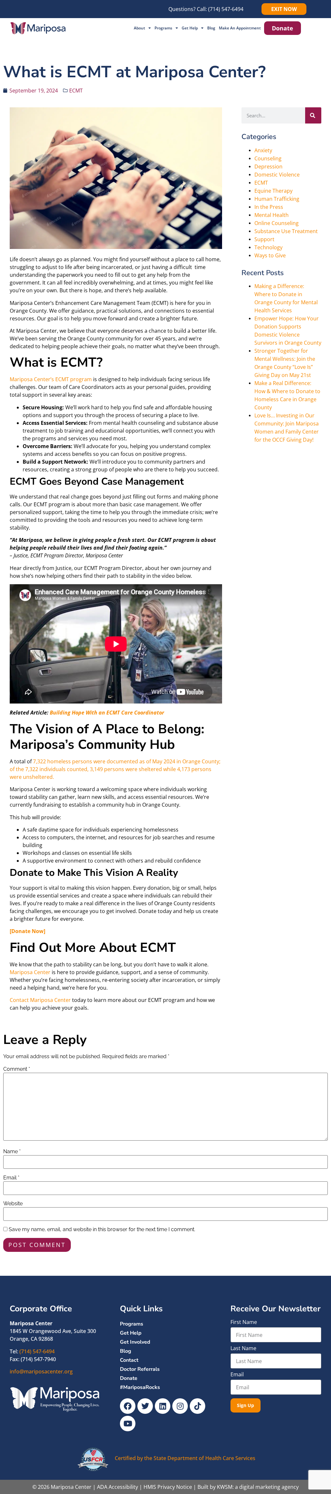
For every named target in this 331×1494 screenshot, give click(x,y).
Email (11, 1177)
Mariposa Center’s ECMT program (51, 379)
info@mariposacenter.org (41, 1371)
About (139, 28)
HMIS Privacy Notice (168, 1486)
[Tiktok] (197, 1406)
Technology (268, 247)
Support (264, 239)
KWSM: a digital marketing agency (258, 1486)
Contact (129, 1360)
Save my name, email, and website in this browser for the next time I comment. (102, 1229)
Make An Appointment (240, 28)
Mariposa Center (30, 972)
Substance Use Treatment (286, 231)
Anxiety (263, 150)
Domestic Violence (277, 174)
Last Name (243, 1349)
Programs (163, 28)
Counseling (268, 158)
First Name (243, 1322)
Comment (16, 1069)
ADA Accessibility (117, 1486)
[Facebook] (127, 1406)
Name (12, 1151)
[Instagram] (180, 1406)
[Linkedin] (162, 1406)
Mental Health (271, 215)
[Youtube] (127, 1423)
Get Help (190, 28)
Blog (211, 28)
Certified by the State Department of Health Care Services (185, 1458)
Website (13, 1203)
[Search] (313, 115)
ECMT (76, 90)
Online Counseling (276, 223)
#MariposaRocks (140, 1387)
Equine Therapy (273, 190)
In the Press (268, 206)
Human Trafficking (276, 198)
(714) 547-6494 (225, 9)
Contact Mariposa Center (40, 1000)
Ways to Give (270, 255)
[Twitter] (145, 1406)
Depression (268, 166)
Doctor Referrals (140, 1369)
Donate (128, 1378)
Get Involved (135, 1342)
